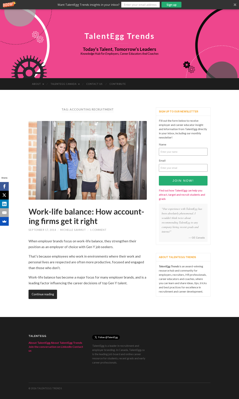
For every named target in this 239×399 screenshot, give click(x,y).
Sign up (172, 5)
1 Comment (98, 229)
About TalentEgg (39, 342)
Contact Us (94, 84)
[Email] (4, 212)
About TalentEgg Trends (66, 342)
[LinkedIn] (4, 204)
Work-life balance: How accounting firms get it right (86, 216)
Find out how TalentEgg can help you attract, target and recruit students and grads (182, 194)
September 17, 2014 (42, 229)
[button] (119, 4)
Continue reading (43, 294)
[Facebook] (4, 186)
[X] (4, 195)
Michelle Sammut (73, 229)
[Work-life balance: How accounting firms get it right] (88, 160)
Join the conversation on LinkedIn (50, 346)
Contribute (118, 84)
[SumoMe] (4, 221)
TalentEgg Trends (119, 35)
